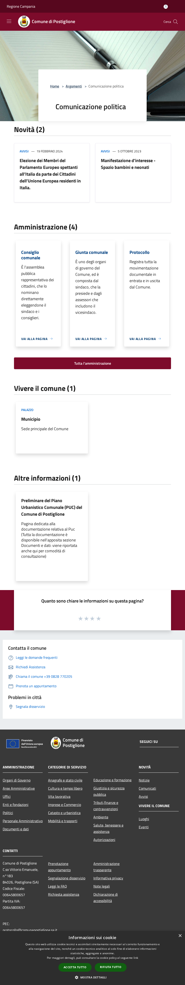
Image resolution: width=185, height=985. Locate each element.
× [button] (180, 936)
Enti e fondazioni (15, 804)
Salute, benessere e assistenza (108, 828)
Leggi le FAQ (57, 886)
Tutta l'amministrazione (92, 363)
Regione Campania (21, 6)
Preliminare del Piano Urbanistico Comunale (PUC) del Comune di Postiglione (51, 507)
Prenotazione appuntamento (59, 867)
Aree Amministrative (19, 788)
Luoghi (144, 819)
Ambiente (100, 817)
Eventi (144, 827)
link (136, 958)
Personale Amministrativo (23, 821)
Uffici (7, 796)
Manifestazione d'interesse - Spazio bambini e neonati (128, 164)
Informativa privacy (108, 878)
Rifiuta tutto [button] (110, 967)
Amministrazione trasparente (106, 867)
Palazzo (27, 409)
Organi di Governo (16, 780)
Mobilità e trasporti (62, 821)
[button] (92, 977)
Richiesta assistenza (63, 894)
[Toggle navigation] (9, 21)
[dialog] (92, 958)
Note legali (101, 886)
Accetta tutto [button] (75, 967)
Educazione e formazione (112, 780)
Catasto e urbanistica (64, 812)
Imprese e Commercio (64, 804)
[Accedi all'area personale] (166, 6)
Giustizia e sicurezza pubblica (109, 791)
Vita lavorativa (59, 796)
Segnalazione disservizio (66, 878)
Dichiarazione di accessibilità (105, 897)
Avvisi (24, 151)
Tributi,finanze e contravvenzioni (105, 806)
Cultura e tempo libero (65, 788)
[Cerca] (175, 21)
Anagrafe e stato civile (65, 780)
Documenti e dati (16, 829)
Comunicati (147, 788)
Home (54, 86)
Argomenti (74, 86)
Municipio (30, 419)
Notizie (144, 780)
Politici (8, 812)
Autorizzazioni (104, 839)
